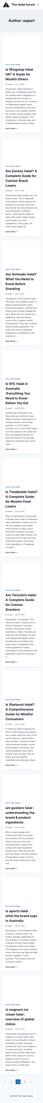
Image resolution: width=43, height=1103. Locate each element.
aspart (10, 84)
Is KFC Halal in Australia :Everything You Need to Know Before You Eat (18, 393)
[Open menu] (38, 4)
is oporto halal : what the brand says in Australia (21, 916)
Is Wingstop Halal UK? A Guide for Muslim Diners (19, 74)
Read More (12, 128)
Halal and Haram (13, 64)
